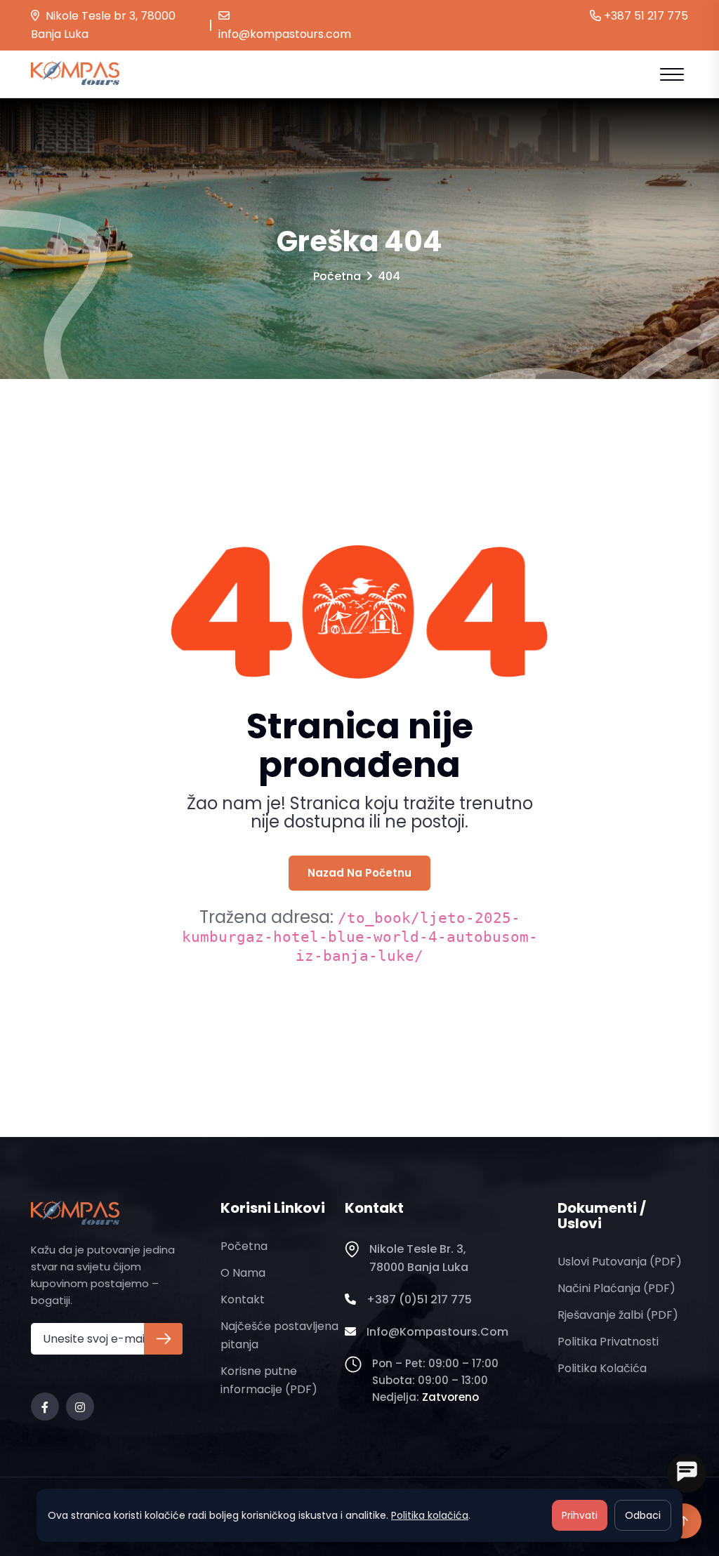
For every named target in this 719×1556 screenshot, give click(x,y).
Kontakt (242, 1299)
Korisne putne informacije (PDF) (268, 1380)
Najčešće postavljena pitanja (279, 1335)
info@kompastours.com (284, 34)
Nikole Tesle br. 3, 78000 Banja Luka (418, 1258)
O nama (242, 1273)
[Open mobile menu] (672, 74)
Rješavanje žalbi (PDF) (618, 1315)
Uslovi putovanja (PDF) (620, 1262)
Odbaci (643, 1515)
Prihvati (580, 1515)
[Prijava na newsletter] (163, 1339)
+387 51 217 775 (644, 16)
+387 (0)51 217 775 (419, 1299)
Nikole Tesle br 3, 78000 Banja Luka (103, 25)
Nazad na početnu (359, 872)
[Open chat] (686, 1473)
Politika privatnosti (608, 1342)
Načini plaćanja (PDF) (616, 1288)
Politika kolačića (602, 1368)
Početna (337, 276)
